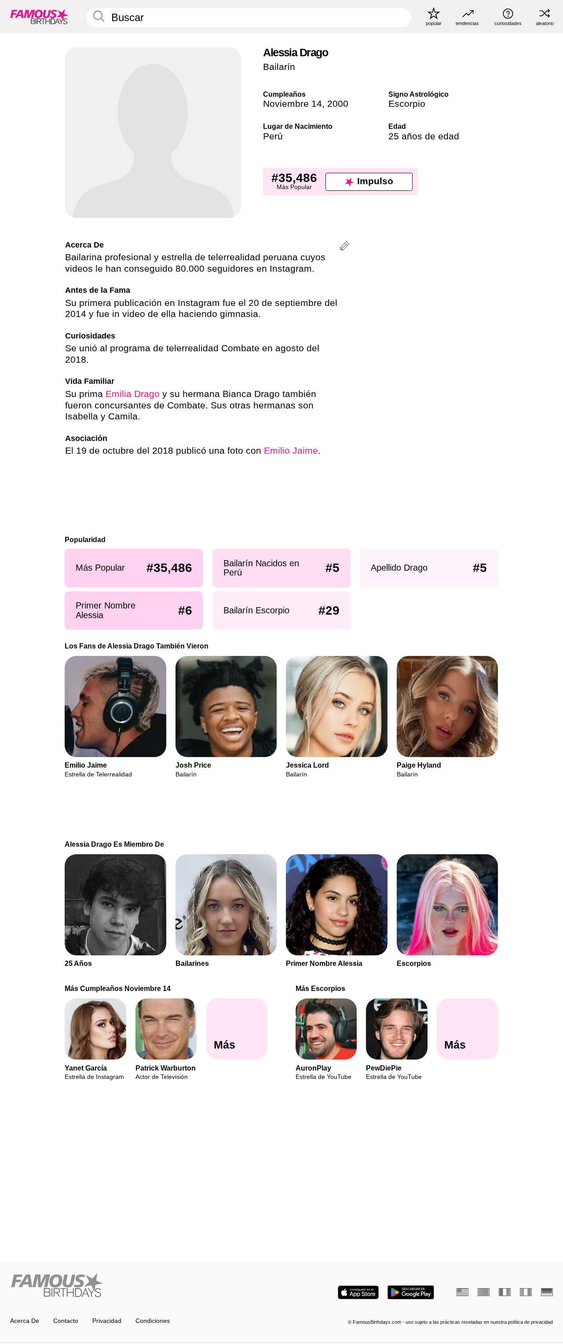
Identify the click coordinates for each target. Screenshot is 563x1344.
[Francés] (505, 1292)
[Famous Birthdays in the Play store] (411, 1292)
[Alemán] (547, 1292)
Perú (273, 136)
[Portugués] (484, 1292)
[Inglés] (462, 1292)
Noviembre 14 (292, 103)
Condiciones (152, 1321)
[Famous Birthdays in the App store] (358, 1292)
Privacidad (106, 1321)
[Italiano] (526, 1292)
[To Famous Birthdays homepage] (39, 16)
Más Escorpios (320, 988)
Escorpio (406, 103)
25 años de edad (423, 136)
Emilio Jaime (291, 450)
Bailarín (279, 67)
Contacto (65, 1321)
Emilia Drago (133, 394)
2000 (337, 103)
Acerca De (24, 1321)
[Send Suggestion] (345, 247)
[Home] (143, 1286)
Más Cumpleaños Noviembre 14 (118, 988)
